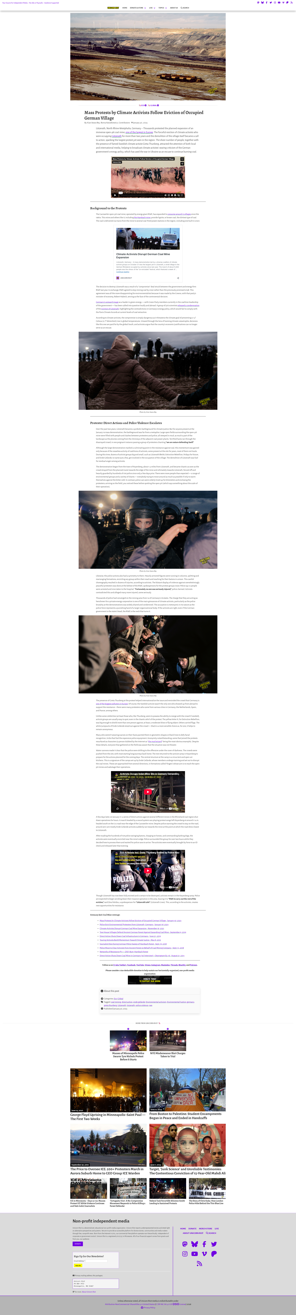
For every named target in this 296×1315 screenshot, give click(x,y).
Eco (115, 999)
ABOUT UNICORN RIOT (193, 1233)
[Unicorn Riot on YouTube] (279, 2)
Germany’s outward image (107, 302)
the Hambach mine (142, 217)
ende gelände (139, 1002)
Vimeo (147, 965)
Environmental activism (156, 1002)
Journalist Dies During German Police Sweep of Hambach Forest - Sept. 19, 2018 (133, 944)
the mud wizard (155, 741)
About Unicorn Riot (89, 1292)
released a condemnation (188, 305)
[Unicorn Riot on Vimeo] (283, 2)
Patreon (193, 965)
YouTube (140, 965)
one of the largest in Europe (139, 132)
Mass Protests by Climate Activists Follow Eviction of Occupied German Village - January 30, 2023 (140, 921)
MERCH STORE (205, 1229)
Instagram (155, 965)
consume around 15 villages (179, 214)
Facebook (131, 965)
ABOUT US (174, 8)
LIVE (151, 8)
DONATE (78, 1244)
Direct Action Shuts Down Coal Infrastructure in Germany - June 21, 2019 (130, 936)
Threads (174, 965)
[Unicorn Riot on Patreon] (287, 2)
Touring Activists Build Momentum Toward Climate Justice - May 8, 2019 (130, 940)
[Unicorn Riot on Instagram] (275, 2)
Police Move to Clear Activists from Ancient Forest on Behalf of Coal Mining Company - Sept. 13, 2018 (142, 948)
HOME (124, 8)
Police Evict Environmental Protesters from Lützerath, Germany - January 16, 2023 (134, 924)
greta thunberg (110, 1005)
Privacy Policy (149, 1308)
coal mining (116, 1002)
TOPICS (161, 8)
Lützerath (117, 136)
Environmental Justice (176, 1002)
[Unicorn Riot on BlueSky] (262, 2)
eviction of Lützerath (110, 309)
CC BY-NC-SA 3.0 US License (171, 1304)
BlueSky (182, 965)
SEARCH (186, 8)
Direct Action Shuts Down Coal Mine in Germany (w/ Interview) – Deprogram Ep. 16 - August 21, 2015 (142, 956)
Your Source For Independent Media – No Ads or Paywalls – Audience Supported (30, 3)
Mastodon (165, 965)
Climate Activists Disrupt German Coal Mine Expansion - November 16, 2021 (132, 928)
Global (120, 999)
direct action (127, 1002)
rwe (150, 1005)
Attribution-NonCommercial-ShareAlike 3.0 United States (129, 1304)
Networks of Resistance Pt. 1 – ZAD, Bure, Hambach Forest (124, 952)
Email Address (79, 1261)
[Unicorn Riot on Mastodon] (258, 2)
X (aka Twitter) (119, 965)
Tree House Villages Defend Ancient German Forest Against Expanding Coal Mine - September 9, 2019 (143, 932)
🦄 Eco (142, 105)
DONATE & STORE (136, 8)
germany (190, 1002)
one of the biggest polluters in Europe (112, 704)
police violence (142, 1005)
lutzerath (131, 1005)
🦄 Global (152, 105)
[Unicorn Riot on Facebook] (267, 2)
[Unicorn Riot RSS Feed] (292, 2)
